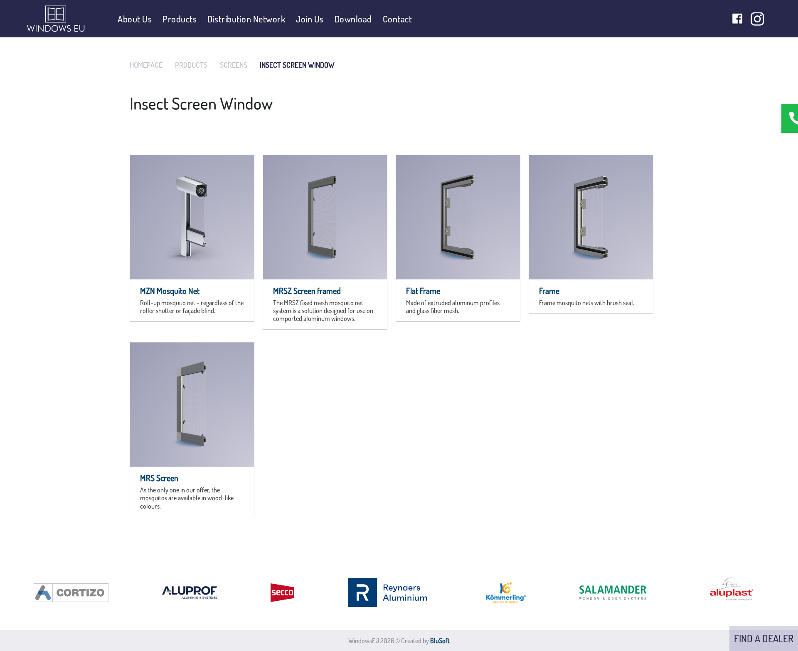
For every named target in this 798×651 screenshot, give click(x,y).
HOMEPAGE (146, 65)
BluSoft (440, 640)
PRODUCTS (191, 65)
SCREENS (233, 65)
